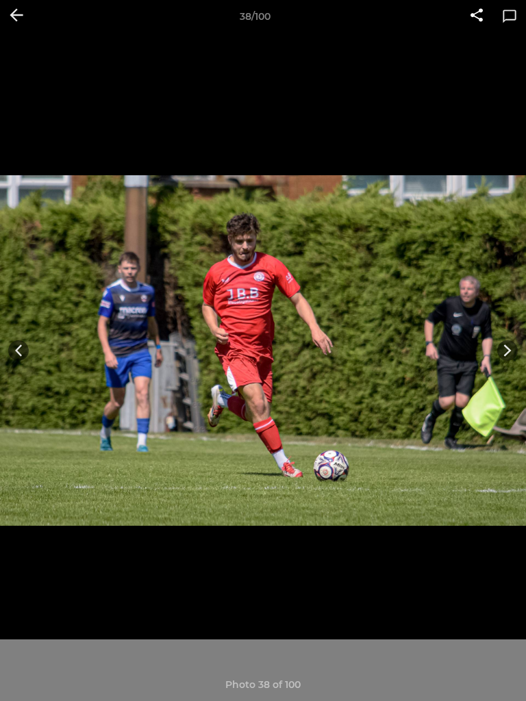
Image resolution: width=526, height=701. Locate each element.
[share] (476, 16)
